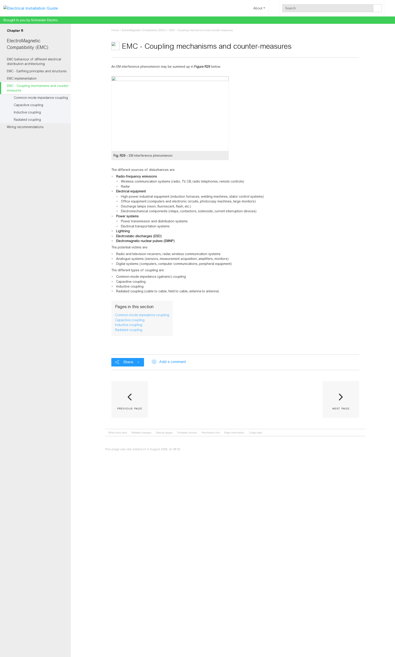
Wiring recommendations (25, 127)
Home (115, 30)
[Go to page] (378, 8)
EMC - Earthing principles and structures (37, 71)
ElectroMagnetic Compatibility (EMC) (144, 30)
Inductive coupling (27, 112)
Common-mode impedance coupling (41, 98)
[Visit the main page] (30, 8)
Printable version (187, 432)
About (257, 8)
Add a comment (172, 362)
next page (341, 408)
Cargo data (255, 432)
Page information (234, 432)
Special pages (164, 432)
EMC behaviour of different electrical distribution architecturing (34, 61)
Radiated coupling (27, 119)
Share (128, 362)
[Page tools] (274, 8)
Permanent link (211, 432)
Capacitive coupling (28, 105)
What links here (117, 432)
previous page (129, 408)
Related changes (141, 432)
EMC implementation (22, 78)
